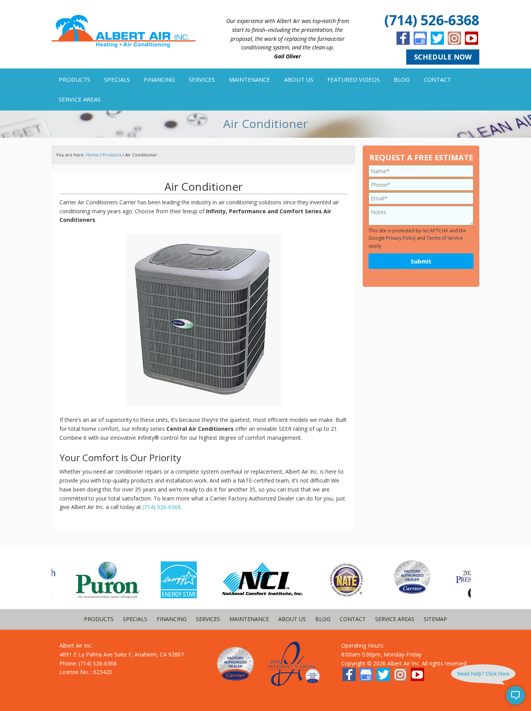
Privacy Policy (401, 238)
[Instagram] (454, 38)
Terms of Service (444, 238)
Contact (353, 619)
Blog (322, 619)
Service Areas (394, 619)
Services (208, 619)
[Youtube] (471, 38)
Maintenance (249, 619)
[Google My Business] (420, 38)
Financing (172, 619)
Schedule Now (443, 56)
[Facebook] (403, 38)
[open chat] (515, 695)
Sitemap (435, 619)
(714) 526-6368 (431, 20)
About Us (292, 619)
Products (99, 619)
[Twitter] (437, 38)
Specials (135, 619)
